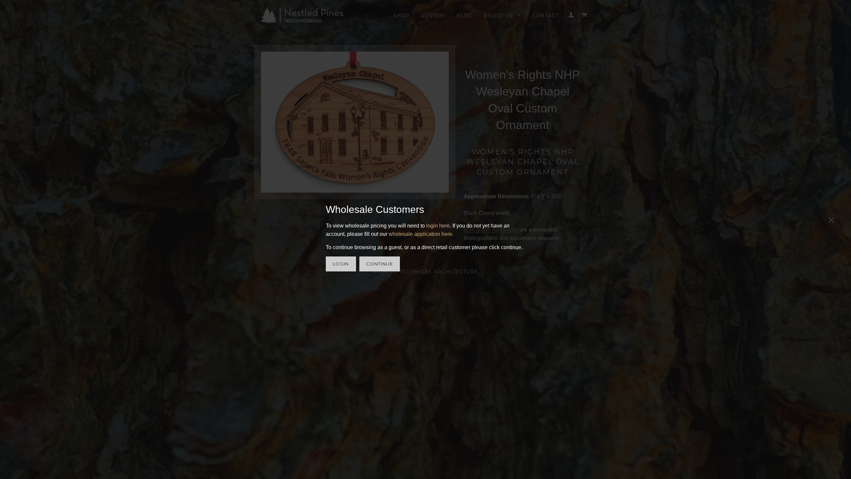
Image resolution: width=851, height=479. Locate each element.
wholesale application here (420, 234)
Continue (379, 263)
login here (438, 226)
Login (341, 263)
